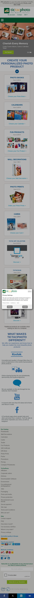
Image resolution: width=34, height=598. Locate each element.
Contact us (13, 302)
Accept (25, 307)
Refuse (10, 307)
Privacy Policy (6, 302)
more (18, 302)
